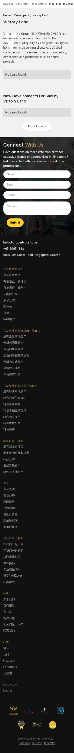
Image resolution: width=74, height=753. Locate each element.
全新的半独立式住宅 (16, 355)
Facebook (10, 667)
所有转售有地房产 (14, 391)
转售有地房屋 (39, 3)
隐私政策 (37, 743)
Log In (7, 690)
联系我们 (9, 630)
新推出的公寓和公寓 (16, 452)
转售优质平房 (12, 423)
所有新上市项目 (13, 446)
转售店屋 (9, 429)
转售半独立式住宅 (14, 410)
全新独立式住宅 (13, 361)
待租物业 (9, 319)
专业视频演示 (12, 569)
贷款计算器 (10, 514)
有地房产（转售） (14, 287)
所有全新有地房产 (14, 336)
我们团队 (9, 605)
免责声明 (24, 743)
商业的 (7, 306)
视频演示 (9, 508)
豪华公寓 (9, 300)
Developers (21, 15)
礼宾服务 (9, 582)
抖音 (6, 648)
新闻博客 (9, 501)
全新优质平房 (12, 374)
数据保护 (49, 743)
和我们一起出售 (13, 544)
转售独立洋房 (12, 416)
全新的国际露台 (13, 342)
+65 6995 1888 (13, 248)
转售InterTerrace (14, 397)
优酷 (6, 654)
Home (7, 15)
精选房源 (8, 3)
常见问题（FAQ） (14, 624)
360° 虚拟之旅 (12, 575)
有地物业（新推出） (16, 281)
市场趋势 (9, 495)
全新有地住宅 (22, 3)
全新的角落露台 (13, 349)
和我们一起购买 (13, 550)
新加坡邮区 (10, 520)
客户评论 (9, 618)
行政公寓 (9, 459)
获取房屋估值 (12, 556)
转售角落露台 (12, 404)
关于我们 (9, 599)
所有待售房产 (12, 275)
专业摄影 (9, 563)
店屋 (6, 312)
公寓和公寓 (10, 294)
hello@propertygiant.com (20, 242)
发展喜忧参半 (12, 465)
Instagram (9, 660)
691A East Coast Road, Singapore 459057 (31, 255)
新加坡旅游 (10, 527)
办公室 (7, 611)
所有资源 (9, 489)
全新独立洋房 (12, 368)
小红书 (7, 673)
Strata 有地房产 (13, 471)
